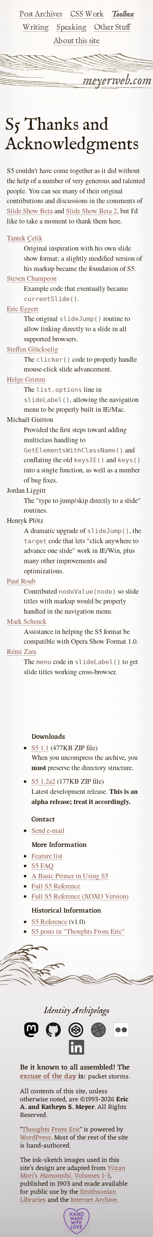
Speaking (71, 27)
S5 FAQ (42, 865)
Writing (35, 27)
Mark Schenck (26, 621)
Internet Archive (94, 1200)
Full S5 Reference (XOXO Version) (79, 896)
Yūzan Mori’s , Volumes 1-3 (72, 1172)
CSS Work (87, 14)
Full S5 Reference (55, 886)
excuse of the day (48, 1076)
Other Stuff (112, 27)
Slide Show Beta (30, 210)
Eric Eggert (22, 308)
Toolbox (122, 14)
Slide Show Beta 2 (91, 210)
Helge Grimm (26, 379)
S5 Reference (49, 921)
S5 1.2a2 (43, 781)
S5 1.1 (40, 747)
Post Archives (40, 14)
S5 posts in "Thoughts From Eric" (78, 931)
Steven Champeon (32, 278)
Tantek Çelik (24, 238)
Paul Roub (21, 581)
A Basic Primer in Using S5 (69, 875)
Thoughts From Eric (51, 1130)
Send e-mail (48, 830)
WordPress (35, 1138)
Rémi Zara (21, 651)
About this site (76, 41)
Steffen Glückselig (32, 349)
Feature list (46, 855)
